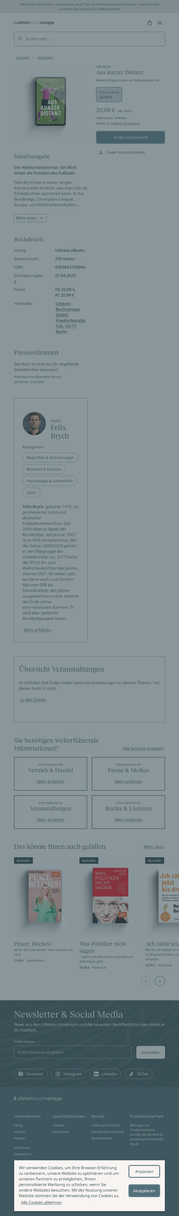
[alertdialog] (89, 1185)
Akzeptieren (144, 1190)
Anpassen (144, 1171)
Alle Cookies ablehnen (41, 1202)
